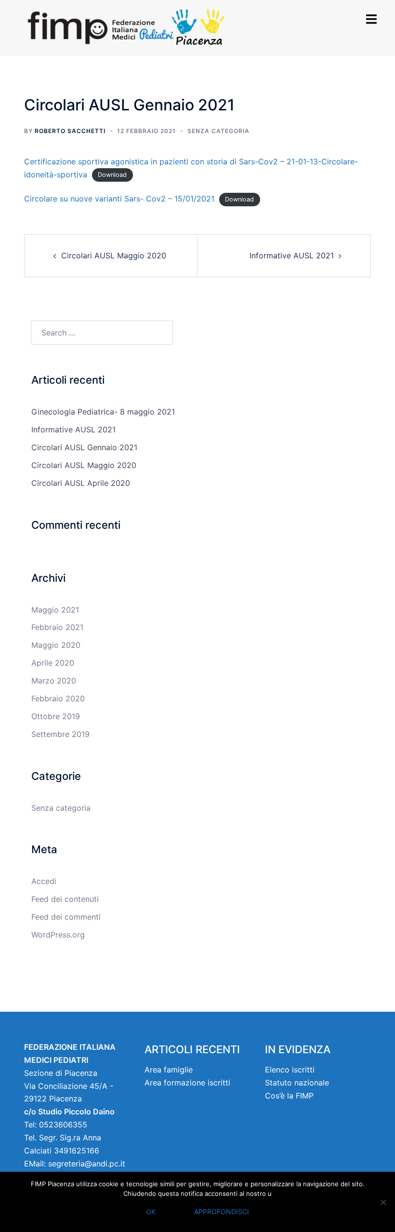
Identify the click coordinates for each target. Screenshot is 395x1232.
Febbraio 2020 (58, 698)
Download (112, 175)
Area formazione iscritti (187, 1082)
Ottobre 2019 (55, 716)
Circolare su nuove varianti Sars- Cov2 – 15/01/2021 (119, 198)
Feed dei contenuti (65, 899)
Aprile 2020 (52, 663)
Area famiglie (169, 1069)
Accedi (43, 881)
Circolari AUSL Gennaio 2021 (84, 447)
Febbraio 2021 (57, 627)
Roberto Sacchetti (70, 130)
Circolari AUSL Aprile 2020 (80, 483)
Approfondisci (221, 1211)
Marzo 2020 (53, 680)
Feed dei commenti (66, 917)
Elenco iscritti (290, 1069)
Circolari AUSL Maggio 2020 (113, 255)
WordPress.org (58, 934)
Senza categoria (218, 130)
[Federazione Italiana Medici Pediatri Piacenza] (137, 27)
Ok (151, 1211)
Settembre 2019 (60, 734)
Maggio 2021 (55, 610)
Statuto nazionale (297, 1082)
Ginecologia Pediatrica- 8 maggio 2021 (103, 411)
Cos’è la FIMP (289, 1095)
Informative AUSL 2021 (292, 255)
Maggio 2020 (55, 645)
